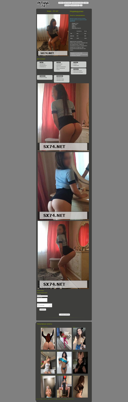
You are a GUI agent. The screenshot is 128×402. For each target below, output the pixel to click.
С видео (86, 2)
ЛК (81, 5)
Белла (42, 351)
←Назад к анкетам (64, 314)
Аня (73, 351)
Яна (57, 327)
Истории (67, 5)
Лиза (58, 351)
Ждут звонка (67, 2)
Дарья (74, 327)
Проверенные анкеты (77, 2)
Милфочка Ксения (44, 327)
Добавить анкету (75, 5)
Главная (61, 2)
